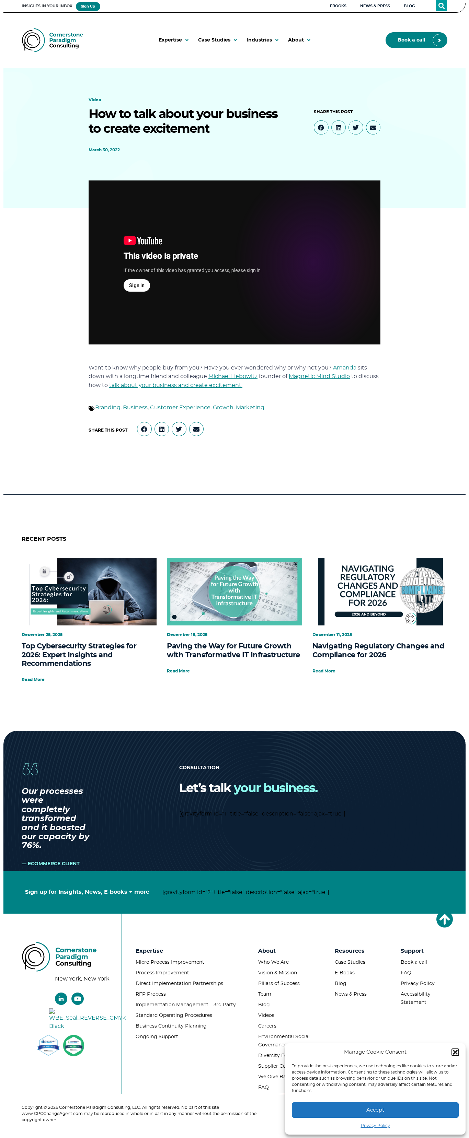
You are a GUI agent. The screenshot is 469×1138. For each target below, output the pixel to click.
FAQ (263, 1087)
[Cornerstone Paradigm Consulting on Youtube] (77, 999)
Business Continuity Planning (171, 1026)
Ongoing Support (157, 1036)
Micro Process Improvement (170, 962)
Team (264, 994)
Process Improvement (162, 973)
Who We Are (273, 962)
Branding (108, 407)
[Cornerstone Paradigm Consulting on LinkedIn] (61, 999)
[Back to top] (444, 919)
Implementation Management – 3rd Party (186, 1004)
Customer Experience (180, 407)
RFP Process (151, 994)
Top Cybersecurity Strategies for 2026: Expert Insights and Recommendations (79, 655)
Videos (266, 1015)
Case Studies (350, 962)
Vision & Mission (277, 973)
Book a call (414, 962)
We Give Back (274, 1077)
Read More (33, 680)
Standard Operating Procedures (174, 1015)
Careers (267, 1026)
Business (135, 407)
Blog (264, 1004)
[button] (455, 1052)
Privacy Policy (375, 1126)
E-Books (345, 973)
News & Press (351, 994)
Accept (375, 1110)
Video (95, 100)
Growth (223, 407)
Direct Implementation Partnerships (179, 983)
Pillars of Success (279, 983)
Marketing (250, 407)
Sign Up (88, 6)
